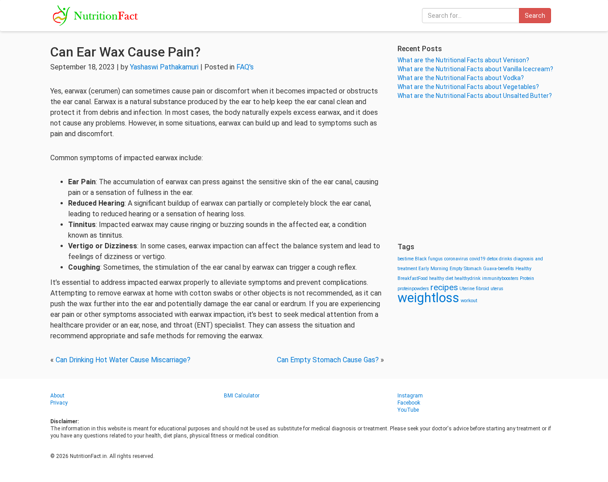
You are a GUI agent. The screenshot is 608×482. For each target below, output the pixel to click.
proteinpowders (413, 289)
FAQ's (245, 67)
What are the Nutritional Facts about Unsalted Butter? (474, 95)
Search (535, 15)
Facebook (408, 403)
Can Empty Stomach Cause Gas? (328, 360)
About (57, 396)
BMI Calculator (241, 396)
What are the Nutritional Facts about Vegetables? (468, 86)
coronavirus (456, 259)
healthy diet (441, 278)
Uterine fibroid (474, 289)
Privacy (59, 403)
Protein (527, 278)
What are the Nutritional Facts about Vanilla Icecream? (475, 69)
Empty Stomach (466, 268)
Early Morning (433, 268)
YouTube (408, 410)
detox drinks (499, 259)
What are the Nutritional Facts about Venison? (463, 60)
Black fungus (429, 259)
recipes (444, 287)
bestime (405, 259)
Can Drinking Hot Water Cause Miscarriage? (123, 360)
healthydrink (467, 278)
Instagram (410, 396)
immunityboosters (500, 278)
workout (469, 301)
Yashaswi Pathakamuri (164, 67)
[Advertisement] (477, 171)
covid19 (478, 259)
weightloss (428, 297)
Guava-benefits (498, 268)
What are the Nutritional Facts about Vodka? (460, 77)
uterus (496, 289)
